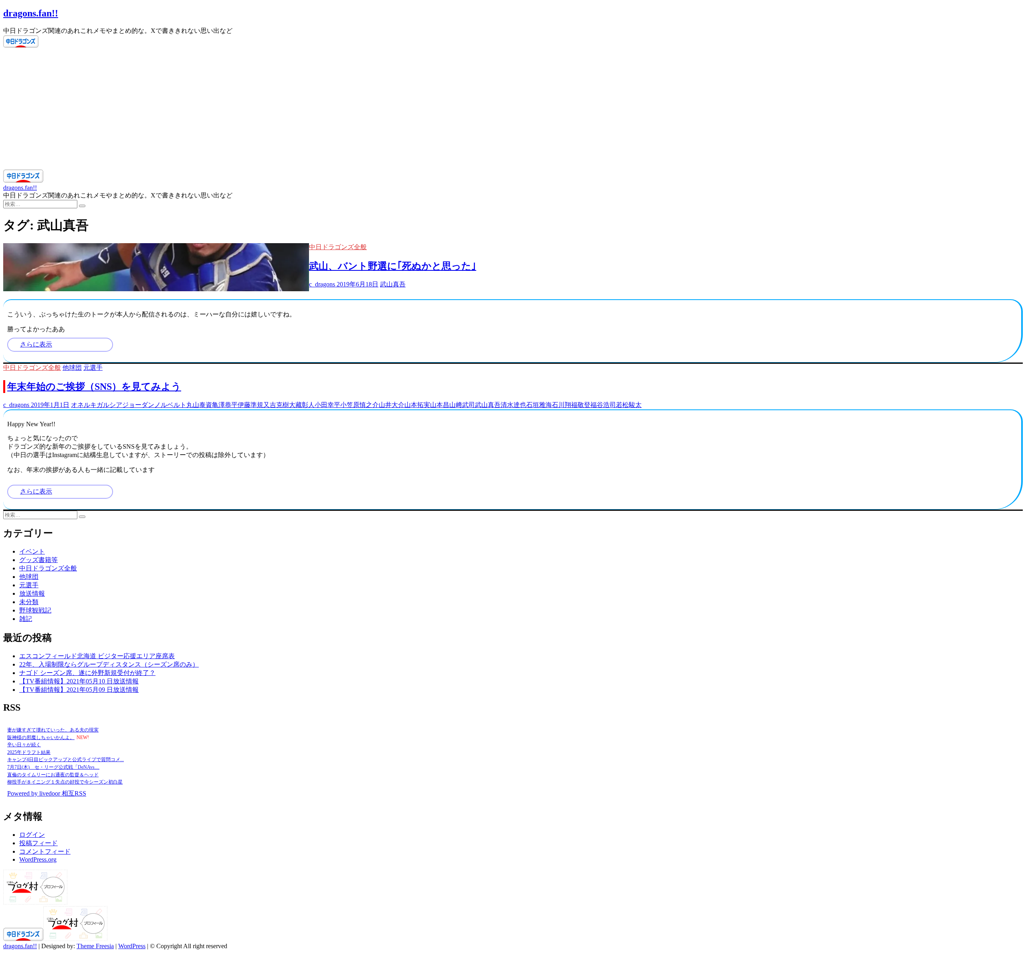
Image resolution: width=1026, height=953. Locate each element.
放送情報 (32, 593)
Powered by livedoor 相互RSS (46, 793)
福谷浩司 (603, 404)
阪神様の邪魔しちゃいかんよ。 (41, 737)
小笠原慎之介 (359, 404)
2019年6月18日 (356, 284)
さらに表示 (36, 344)
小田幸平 (327, 404)
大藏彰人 (302, 404)
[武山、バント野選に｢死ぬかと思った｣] (156, 289)
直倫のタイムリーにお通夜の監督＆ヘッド (53, 775)
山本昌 (439, 404)
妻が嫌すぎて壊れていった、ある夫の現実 (53, 730)
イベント (32, 551)
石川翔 (561, 404)
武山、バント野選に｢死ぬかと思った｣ (392, 266)
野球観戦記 (35, 610)
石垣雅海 (539, 404)
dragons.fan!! (30, 13)
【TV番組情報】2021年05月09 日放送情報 (79, 689)
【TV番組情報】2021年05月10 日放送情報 (79, 681)
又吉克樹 (276, 404)
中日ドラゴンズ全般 (338, 247)
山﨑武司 (462, 404)
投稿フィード (38, 843)
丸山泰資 (199, 404)
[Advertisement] (513, 109)
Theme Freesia (95, 946)
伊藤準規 (250, 404)
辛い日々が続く (24, 744)
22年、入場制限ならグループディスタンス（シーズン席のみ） (109, 664)
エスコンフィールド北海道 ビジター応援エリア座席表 (97, 656)
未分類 (28, 601)
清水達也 (513, 404)
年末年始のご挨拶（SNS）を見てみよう (94, 386)
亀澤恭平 (225, 404)
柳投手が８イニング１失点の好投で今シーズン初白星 (65, 782)
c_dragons (322, 284)
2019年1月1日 (49, 404)
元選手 (93, 367)
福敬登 (580, 404)
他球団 (72, 367)
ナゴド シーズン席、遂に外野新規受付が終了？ (87, 672)
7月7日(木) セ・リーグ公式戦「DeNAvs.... (53, 767)
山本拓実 (417, 404)
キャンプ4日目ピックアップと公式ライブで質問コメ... (65, 759)
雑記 (25, 618)
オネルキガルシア (96, 404)
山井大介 (391, 404)
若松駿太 (629, 404)
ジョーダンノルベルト (154, 404)
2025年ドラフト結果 (28, 752)
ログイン (32, 834)
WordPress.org (38, 859)
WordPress (131, 946)
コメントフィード (45, 851)
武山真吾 (393, 284)
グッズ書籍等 (38, 559)
